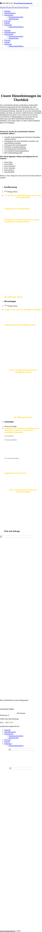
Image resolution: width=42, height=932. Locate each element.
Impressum (8, 744)
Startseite (7, 730)
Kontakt (7, 742)
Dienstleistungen (10, 732)
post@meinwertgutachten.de (23, 3)
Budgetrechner (14, 738)
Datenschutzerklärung (16, 746)
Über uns (7, 740)
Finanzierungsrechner (16, 736)
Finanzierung (8, 734)
